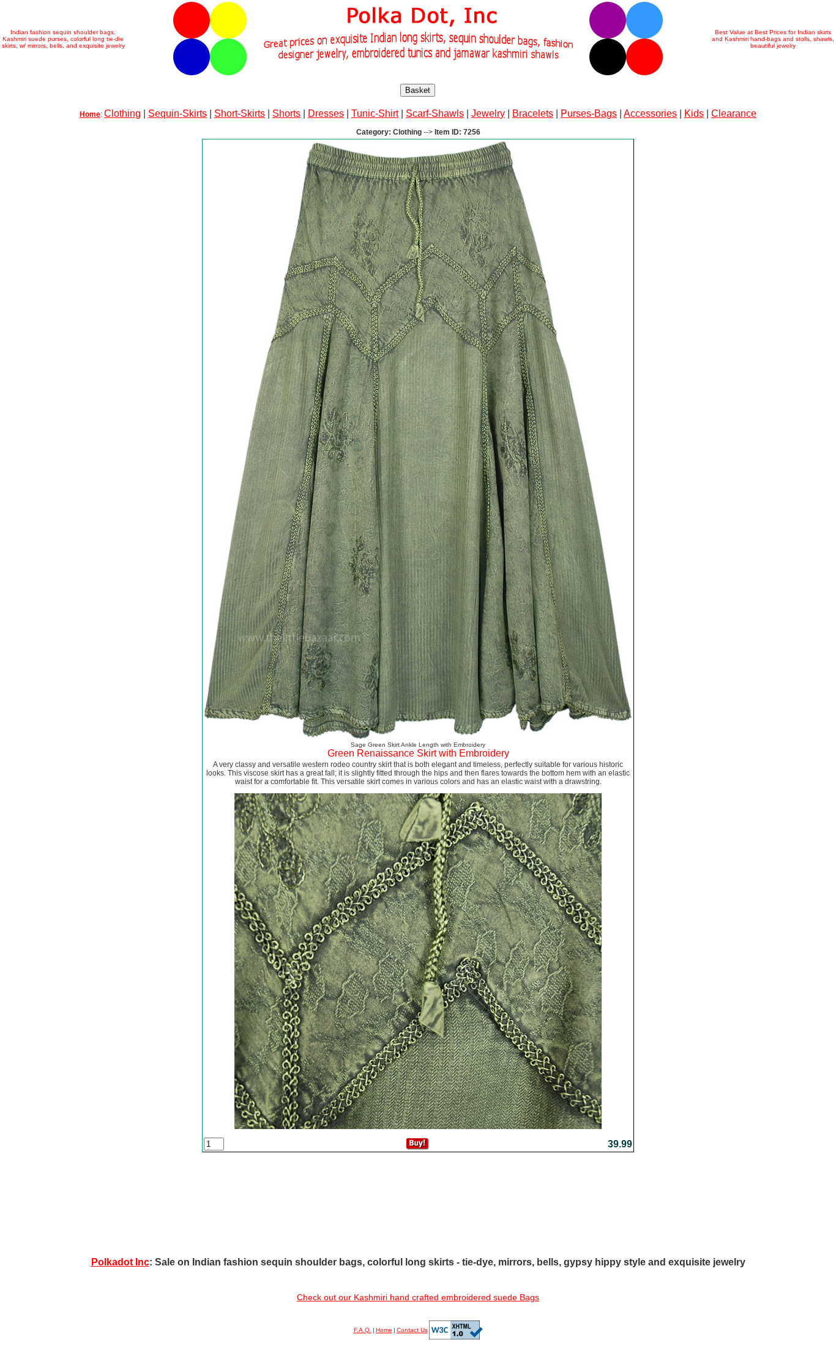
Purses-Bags (589, 113)
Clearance (733, 113)
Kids (694, 113)
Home (384, 1330)
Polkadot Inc (120, 1262)
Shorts (286, 113)
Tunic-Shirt (374, 113)
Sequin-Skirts (177, 113)
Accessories (650, 113)
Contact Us (412, 1330)
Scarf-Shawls (435, 113)
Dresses (326, 113)
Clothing (122, 113)
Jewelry (488, 113)
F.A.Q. (362, 1330)
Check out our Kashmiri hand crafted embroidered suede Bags (418, 1297)
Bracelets (532, 113)
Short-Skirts (239, 113)
